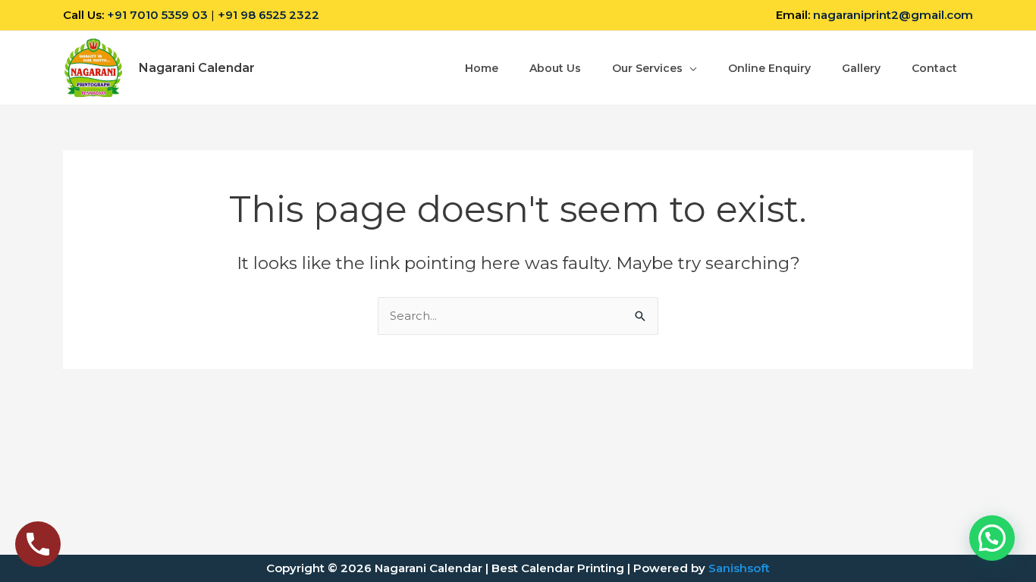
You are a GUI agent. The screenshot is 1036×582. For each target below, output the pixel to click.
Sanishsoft (739, 568)
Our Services (647, 68)
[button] (992, 538)
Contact (934, 68)
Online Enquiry (769, 68)
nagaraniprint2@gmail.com (893, 15)
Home (481, 68)
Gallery (861, 68)
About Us (555, 68)
